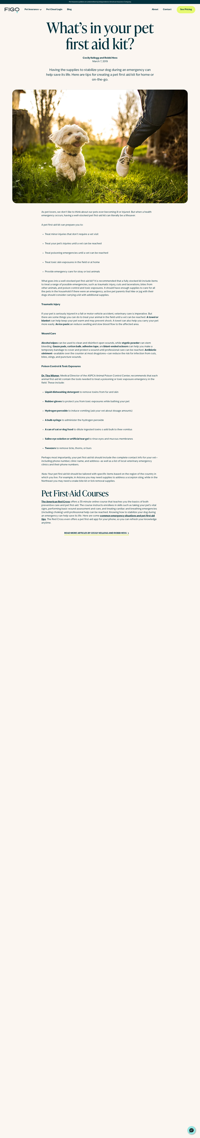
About (155, 9)
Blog (69, 9)
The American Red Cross (55, 502)
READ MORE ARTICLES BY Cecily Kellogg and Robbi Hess (95, 533)
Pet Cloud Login (54, 9)
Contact (167, 9)
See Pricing (186, 9)
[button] (191, 1130)
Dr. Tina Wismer (50, 376)
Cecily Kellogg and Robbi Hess (100, 58)
